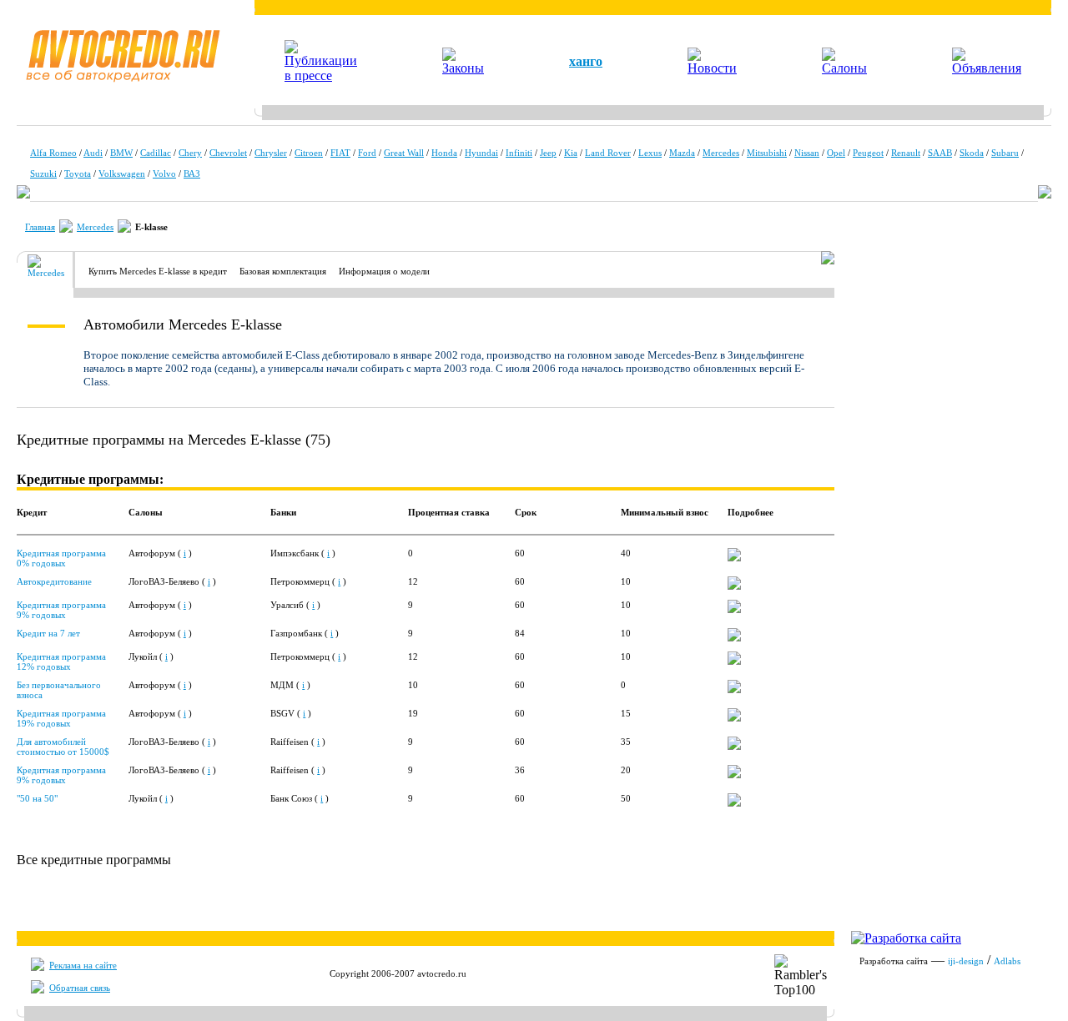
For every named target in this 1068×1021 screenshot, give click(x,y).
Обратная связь (79, 988)
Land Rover (608, 153)
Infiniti (519, 153)
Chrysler (270, 153)
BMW (121, 153)
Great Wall (404, 153)
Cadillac (155, 153)
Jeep (548, 153)
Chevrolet (228, 153)
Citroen (309, 153)
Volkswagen (121, 173)
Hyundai (481, 153)
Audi (93, 153)
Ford (367, 153)
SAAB (940, 153)
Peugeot (868, 153)
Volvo (164, 173)
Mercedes (721, 153)
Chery (190, 153)
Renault (905, 153)
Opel (836, 153)
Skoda (972, 153)
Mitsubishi (767, 153)
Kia (570, 153)
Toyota (77, 173)
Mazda (682, 153)
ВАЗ (192, 173)
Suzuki (43, 173)
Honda (444, 153)
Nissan (806, 153)
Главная (40, 227)
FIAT (340, 153)
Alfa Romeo (53, 153)
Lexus (650, 153)
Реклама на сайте (83, 965)
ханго (585, 61)
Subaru (1005, 153)
